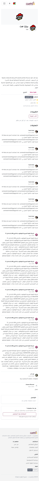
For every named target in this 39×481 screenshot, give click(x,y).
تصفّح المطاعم (33, 444)
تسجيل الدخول (33, 450)
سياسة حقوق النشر (32, 463)
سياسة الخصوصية (32, 460)
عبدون (26, 100)
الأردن (34, 100)
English (35, 470)
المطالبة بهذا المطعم (19, 414)
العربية (30, 470)
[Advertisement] (19, 55)
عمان (30, 100)
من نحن (16, 444)
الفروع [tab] (25, 92)
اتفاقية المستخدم (32, 457)
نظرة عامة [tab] (33, 92)
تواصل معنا (14, 447)
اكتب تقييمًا (33, 116)
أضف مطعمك (33, 447)
